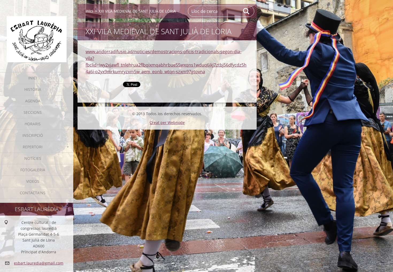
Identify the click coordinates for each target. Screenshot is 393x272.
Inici (32, 77)
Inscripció (32, 135)
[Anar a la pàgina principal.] (36, 32)
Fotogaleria (32, 169)
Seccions (33, 112)
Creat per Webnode (167, 122)
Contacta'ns (32, 192)
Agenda (32, 100)
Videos (32, 181)
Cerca (246, 11)
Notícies (32, 158)
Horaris (33, 123)
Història (32, 89)
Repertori (33, 146)
